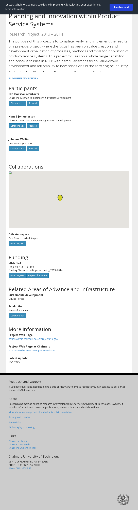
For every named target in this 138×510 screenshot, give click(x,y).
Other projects (17, 103)
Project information (37, 275)
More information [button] (15, 9)
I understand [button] (121, 7)
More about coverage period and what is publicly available (40, 412)
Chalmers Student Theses (23, 447)
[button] (60, 198)
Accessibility (15, 422)
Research (33, 103)
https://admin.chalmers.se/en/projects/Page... (33, 338)
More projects (17, 243)
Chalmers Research (19, 444)
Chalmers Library (18, 441)
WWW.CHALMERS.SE (20, 468)
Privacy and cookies (19, 417)
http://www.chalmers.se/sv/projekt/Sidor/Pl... (33, 350)
